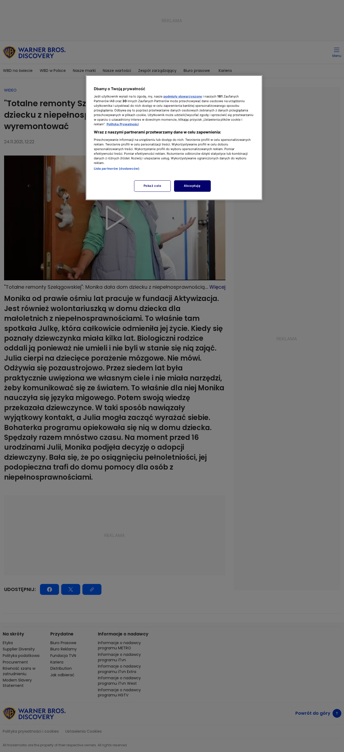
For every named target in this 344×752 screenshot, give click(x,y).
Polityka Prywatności (123, 124)
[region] (174, 137)
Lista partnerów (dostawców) (117, 169)
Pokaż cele (153, 186)
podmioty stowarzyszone (182, 96)
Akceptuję (192, 186)
